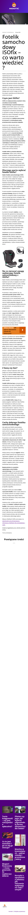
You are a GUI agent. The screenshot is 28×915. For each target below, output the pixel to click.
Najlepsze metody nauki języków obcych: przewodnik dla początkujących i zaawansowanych (14, 650)
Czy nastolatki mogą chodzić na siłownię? (13, 734)
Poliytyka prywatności (19, 911)
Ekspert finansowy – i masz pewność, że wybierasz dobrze (7, 870)
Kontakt (11, 911)
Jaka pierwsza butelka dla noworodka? (13, 773)
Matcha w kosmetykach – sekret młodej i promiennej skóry (20, 854)
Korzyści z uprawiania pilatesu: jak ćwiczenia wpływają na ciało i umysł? (19, 882)
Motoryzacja (10, 32)
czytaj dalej (8, 580)
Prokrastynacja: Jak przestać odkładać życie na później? (12, 564)
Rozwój (12, 568)
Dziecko (4, 32)
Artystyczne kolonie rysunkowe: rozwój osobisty (12, 605)
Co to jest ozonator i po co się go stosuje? (7, 844)
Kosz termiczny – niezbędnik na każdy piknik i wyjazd (13, 693)
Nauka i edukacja (12, 611)
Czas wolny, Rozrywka (15, 609)
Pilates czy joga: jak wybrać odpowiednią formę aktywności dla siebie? (20, 822)
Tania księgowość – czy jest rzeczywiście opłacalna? (7, 821)
